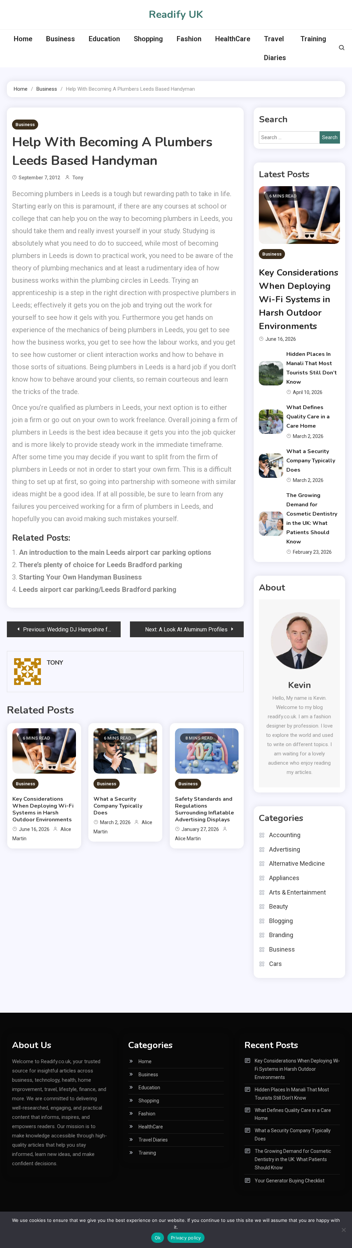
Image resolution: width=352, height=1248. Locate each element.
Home (23, 39)
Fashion (189, 39)
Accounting (284, 835)
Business (60, 39)
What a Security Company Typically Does (118, 806)
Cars (275, 963)
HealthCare (232, 39)
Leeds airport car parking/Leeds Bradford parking (97, 589)
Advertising (284, 849)
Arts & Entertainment (297, 892)
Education (104, 39)
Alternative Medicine (297, 863)
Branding (281, 934)
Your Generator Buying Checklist (289, 1180)
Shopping (148, 39)
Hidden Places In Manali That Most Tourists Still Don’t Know (292, 1094)
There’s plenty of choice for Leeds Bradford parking (100, 565)
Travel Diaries (275, 48)
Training (313, 39)
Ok (158, 1237)
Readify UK (176, 15)
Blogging (281, 920)
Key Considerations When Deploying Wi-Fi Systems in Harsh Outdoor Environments (43, 809)
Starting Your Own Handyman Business (80, 577)
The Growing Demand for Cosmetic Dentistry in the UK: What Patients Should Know (293, 1159)
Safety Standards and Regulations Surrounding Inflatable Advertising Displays (204, 809)
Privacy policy (186, 1237)
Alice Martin (188, 838)
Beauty (278, 906)
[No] (343, 1229)
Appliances (284, 877)
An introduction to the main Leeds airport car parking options (115, 552)
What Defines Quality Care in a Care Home (308, 417)
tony (78, 177)
